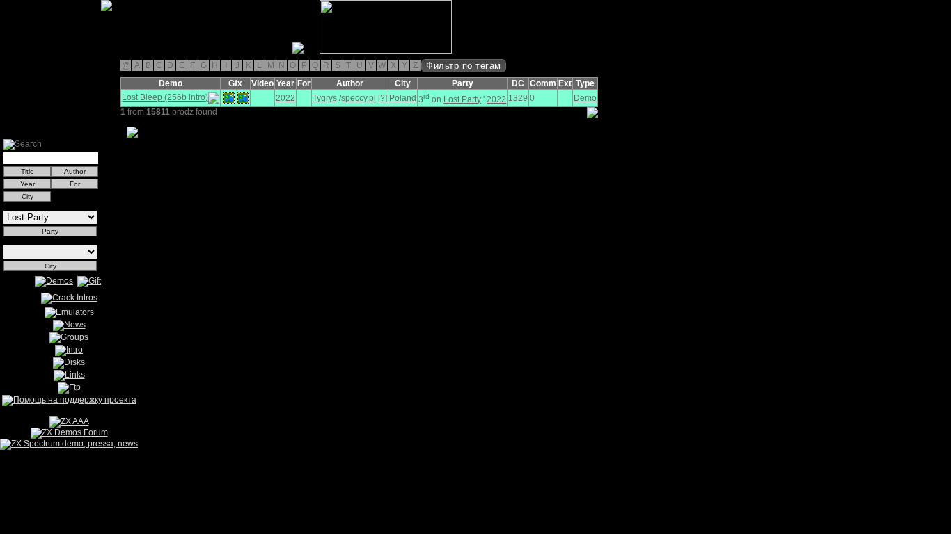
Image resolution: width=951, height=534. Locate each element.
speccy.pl (358, 98)
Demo (585, 98)
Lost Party (462, 99)
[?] (382, 98)
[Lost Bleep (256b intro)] (229, 98)
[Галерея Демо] (79, 51)
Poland (402, 98)
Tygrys (325, 98)
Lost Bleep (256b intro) (165, 97)
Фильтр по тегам (463, 65)
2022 (285, 98)
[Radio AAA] (5, 51)
